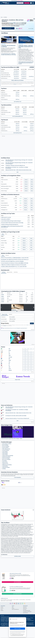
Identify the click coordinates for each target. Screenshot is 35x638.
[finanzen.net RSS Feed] (24, 603)
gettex (10, 350)
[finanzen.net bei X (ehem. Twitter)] (16, 603)
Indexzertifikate (5, 454)
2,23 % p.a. (17, 127)
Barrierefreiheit (25, 612)
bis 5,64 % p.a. (24, 76)
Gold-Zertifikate (5, 451)
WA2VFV (2, 299)
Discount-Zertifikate (5, 446)
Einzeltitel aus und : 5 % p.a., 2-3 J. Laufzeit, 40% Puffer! (14, 266)
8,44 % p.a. (17, 114)
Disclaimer (24, 609)
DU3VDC (2, 298)
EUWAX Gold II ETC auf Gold (6, 217)
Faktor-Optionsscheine (6, 448)
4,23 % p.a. (17, 95)
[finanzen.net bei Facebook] (12, 603)
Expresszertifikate (5, 447)
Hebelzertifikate (5, 452)
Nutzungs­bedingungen (26, 610)
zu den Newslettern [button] (17, 477)
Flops (6, 233)
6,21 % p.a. (17, 108)
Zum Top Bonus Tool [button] (17, 101)
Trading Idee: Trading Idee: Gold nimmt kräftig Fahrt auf (15, 165)
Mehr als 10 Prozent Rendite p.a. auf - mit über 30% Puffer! (15, 257)
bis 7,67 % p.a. (24, 71)
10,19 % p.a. (32, 128)
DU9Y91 (2, 294)
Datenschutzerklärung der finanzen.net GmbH (17, 634)
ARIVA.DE (3, 625)
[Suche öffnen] (31, 3)
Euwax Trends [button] (17, 379)
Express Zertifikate (9, 600)
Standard (10, 314)
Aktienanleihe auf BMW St (5, 219)
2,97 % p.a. (17, 94)
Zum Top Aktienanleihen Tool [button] (17, 116)
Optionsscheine (9, 272)
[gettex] (2, 350)
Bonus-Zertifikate (5, 444)
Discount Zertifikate (4, 599)
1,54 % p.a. (17, 92)
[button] (20, 3)
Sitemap (2, 610)
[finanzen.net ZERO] (30, 21)
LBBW (10, 360)
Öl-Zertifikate (4, 460)
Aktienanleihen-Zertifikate (6, 443)
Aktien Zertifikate (16, 599)
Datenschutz (25, 608)
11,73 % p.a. (32, 125)
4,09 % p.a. (32, 114)
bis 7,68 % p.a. (16, 71)
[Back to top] (32, 637)
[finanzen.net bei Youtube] (14, 603)
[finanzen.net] (6, 2)
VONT (10, 368)
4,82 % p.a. (25, 112)
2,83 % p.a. (17, 123)
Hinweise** (15, 84)
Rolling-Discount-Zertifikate (7, 464)
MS (9, 363)
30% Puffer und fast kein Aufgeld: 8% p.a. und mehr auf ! (12, 261)
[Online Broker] (6, 3)
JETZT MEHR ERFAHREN (17, 593)
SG (9, 365)
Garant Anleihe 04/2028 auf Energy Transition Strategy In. (11, 220)
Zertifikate (5, 17)
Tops (3, 233)
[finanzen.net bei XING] (20, 603)
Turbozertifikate (5, 466)
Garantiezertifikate (22, 599)
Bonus (32, 179)
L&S (9, 362)
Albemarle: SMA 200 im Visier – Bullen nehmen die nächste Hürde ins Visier (18, 169)
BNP (9, 348)
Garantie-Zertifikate (5, 450)
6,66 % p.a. (32, 127)
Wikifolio (10, 370)
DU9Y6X (2, 301)
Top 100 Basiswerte (4, 321)
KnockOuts (16, 272)
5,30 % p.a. (32, 130)
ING (9, 353)
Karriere (2, 608)
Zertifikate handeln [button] (17, 556)
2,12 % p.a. (25, 127)
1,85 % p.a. (17, 130)
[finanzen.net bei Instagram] (10, 603)
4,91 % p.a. (17, 128)
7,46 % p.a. (32, 123)
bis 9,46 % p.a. (24, 72)
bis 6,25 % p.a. (16, 78)
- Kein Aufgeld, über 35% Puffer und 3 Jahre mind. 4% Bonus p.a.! (15, 259)
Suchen (32, 323)
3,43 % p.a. (25, 110)
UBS (9, 366)
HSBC (10, 355)
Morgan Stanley (4, 314)
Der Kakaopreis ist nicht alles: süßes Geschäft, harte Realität (16, 415)
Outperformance (5, 463)
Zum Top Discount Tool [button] (17, 132)
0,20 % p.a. (25, 95)
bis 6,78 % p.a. (16, 76)
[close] (24, 619)
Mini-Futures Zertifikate (6, 459)
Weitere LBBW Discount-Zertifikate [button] (17, 80)
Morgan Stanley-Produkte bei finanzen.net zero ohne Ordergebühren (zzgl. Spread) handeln (15, 328)
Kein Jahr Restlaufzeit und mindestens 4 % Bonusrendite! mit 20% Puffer (14, 263)
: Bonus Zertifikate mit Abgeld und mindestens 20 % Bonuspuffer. (13, 264)
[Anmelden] (33, 3)
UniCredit (10, 357)
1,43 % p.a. (25, 130)
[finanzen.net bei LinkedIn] (18, 603)
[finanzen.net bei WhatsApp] (22, 603)
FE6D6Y (2, 296)
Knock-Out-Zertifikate (6, 458)
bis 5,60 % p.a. (24, 78)
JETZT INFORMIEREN (17, 582)
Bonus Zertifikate (10, 599)
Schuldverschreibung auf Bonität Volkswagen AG (9, 224)
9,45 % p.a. (17, 99)
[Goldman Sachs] (2, 352)
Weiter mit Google (17, 628)
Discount (26, 179)
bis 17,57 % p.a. (23, 74)
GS (9, 352)
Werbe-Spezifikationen (15, 609)
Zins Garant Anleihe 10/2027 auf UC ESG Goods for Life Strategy (12, 222)
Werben (13, 608)
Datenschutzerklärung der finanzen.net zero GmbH (17, 635)
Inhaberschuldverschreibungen (7, 455)
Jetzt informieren (8, 28)
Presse (2, 609)
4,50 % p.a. (17, 112)
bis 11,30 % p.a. (16, 72)
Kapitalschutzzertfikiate (6, 456)
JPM (9, 358)
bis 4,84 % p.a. (31, 76)
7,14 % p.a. (25, 114)
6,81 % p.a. (17, 125)
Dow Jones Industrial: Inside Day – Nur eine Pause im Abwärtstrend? (17, 418)
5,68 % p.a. (25, 108)
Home (2, 17)
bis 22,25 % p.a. (16, 74)
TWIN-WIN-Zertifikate (6, 467)
